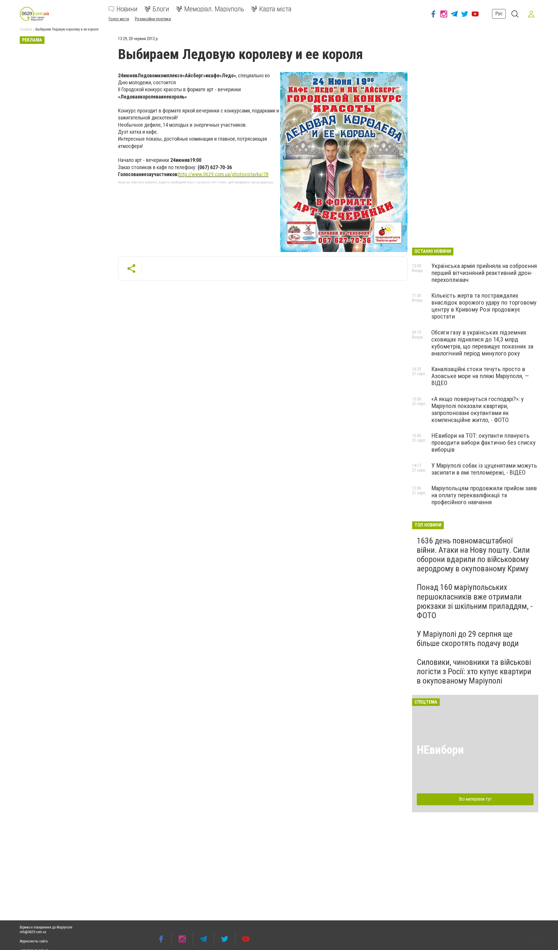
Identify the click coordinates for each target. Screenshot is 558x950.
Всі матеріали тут (475, 799)
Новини (127, 9)
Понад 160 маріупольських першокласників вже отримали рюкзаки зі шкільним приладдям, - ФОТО (475, 601)
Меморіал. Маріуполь (214, 9)
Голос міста (119, 19)
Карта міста (275, 9)
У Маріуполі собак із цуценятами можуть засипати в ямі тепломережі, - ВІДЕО (484, 469)
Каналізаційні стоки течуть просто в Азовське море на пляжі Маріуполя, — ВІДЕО (480, 376)
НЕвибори (440, 750)
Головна (26, 29)
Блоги (161, 9)
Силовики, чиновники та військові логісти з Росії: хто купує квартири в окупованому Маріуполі (474, 671)
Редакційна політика (153, 19)
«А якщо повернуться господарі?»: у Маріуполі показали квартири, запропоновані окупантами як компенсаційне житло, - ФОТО (477, 409)
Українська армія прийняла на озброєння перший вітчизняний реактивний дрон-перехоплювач (484, 272)
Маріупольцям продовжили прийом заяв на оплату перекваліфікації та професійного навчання (484, 495)
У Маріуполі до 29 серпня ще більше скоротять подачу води (468, 638)
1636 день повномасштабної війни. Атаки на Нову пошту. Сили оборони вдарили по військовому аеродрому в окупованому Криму (473, 555)
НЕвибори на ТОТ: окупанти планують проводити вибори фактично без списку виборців (483, 442)
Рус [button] (498, 13)
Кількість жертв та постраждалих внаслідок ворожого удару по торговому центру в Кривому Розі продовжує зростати (483, 306)
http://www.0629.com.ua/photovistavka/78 (223, 174)
